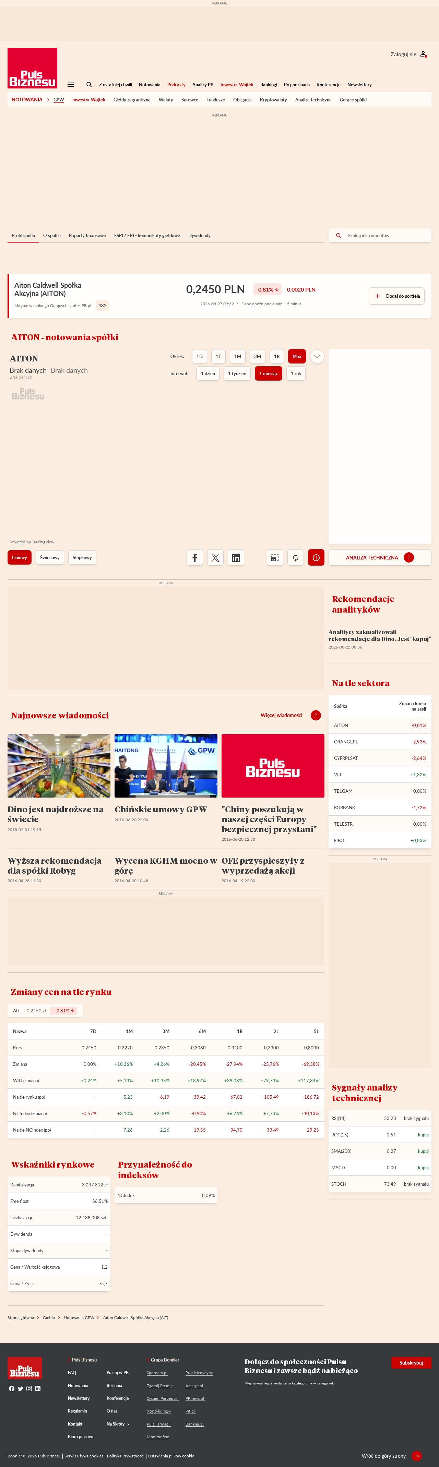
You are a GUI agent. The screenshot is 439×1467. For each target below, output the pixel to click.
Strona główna (21, 1317)
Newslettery (359, 84)
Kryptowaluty (273, 99)
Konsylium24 (159, 1411)
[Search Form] (89, 85)
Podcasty (176, 84)
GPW (59, 99)
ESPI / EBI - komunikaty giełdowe (147, 235)
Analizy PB (203, 84)
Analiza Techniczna (372, 557)
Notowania (150, 84)
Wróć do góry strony (384, 1456)
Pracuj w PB (118, 1372)
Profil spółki (23, 235)
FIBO (339, 840)
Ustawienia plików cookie (171, 1455)
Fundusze (215, 99)
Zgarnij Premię (160, 1385)
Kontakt (75, 1424)
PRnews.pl (195, 1398)
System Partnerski (162, 1398)
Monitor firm (158, 1436)
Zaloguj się (403, 54)
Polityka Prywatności (125, 1455)
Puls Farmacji (158, 1424)
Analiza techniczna (313, 99)
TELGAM (343, 791)
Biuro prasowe (81, 1436)
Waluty (166, 99)
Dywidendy (199, 235)
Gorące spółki (353, 99)
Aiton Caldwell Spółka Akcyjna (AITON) (47, 289)
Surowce (189, 99)
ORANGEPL (346, 741)
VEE (338, 774)
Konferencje (329, 84)
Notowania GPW (79, 1317)
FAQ (72, 1372)
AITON (341, 725)
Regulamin (77, 1411)
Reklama (114, 1385)
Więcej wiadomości (281, 715)
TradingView (43, 541)
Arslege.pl (194, 1385)
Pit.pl (190, 1411)
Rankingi (268, 84)
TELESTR (343, 824)
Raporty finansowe (87, 235)
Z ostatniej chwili (115, 84)
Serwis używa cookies (83, 1455)
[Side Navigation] (70, 85)
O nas (112, 1411)
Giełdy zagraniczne (132, 99)
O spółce (52, 235)
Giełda (49, 1317)
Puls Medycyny (199, 1372)
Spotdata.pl (157, 1372)
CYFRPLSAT (346, 758)
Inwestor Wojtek (237, 84)
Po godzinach (297, 84)
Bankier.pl (195, 1424)
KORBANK (344, 807)
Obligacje (242, 99)
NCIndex (125, 1195)
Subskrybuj (411, 1363)
